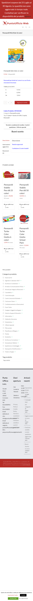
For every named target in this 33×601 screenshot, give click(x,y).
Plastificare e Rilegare (11, 331)
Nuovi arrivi (8, 277)
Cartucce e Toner (10, 301)
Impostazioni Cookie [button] (13, 595)
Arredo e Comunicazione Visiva (14, 286)
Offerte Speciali (9, 325)
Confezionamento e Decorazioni (14, 304)
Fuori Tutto (8, 307)
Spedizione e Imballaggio (12, 346)
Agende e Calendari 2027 (12, 280)
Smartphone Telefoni (11, 343)
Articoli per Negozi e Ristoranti (14, 289)
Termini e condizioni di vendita (16, 416)
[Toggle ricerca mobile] (26, 27)
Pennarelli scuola (15, 113)
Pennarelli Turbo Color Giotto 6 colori (8, 234)
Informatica (8, 316)
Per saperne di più (23, 598)
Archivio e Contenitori (11, 283)
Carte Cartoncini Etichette (12, 298)
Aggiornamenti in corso (27, 417)
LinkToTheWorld (26, 464)
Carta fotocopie (9, 295)
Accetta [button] (23, 595)
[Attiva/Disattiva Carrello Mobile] (23, 27)
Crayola (24, 115)
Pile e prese (8, 328)
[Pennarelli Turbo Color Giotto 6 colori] (9, 219)
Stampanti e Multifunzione (13, 349)
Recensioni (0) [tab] (6, 152)
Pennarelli (7, 118)
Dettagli (11, 204)
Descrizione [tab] (6, 140)
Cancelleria (8, 292)
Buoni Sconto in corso (27, 446)
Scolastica (8, 337)
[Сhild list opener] (20, 280)
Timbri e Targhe (9, 352)
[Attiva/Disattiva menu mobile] (29, 27)
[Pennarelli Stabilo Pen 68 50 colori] (24, 175)
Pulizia (7, 334)
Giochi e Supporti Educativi (13, 313)
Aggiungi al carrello (22, 102)
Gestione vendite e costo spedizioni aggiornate (27, 432)
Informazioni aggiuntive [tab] (6, 146)
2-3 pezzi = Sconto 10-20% (14, 115)
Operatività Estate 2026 (27, 390)
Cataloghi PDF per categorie (27, 403)
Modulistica (8, 322)
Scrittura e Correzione (11, 340)
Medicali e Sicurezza (11, 319)
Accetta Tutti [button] (13, 598)
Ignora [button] (28, 16)
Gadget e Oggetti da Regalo (13, 310)
